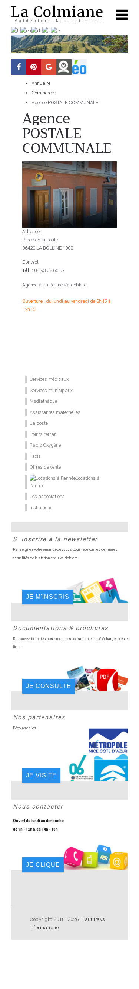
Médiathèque (43, 401)
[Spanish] (56, 30)
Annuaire (41, 83)
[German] (36, 30)
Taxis (35, 456)
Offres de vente (45, 467)
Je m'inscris (47, 597)
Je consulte (48, 686)
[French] (15, 30)
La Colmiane (57, 12)
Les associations (47, 496)
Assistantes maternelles (55, 412)
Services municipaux (51, 390)
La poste (39, 423)
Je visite (41, 775)
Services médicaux (49, 379)
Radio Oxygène (45, 445)
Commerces (44, 93)
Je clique (43, 864)
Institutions (41, 507)
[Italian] (46, 30)
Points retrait (43, 434)
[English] (25, 30)
